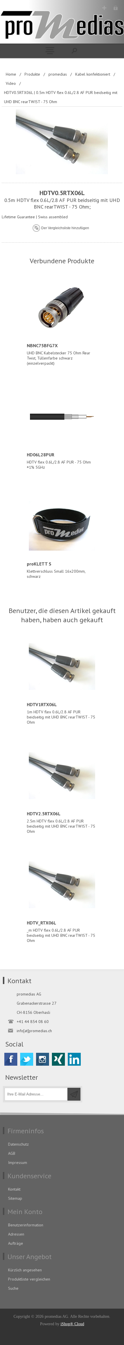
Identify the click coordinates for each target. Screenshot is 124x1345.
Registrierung (104, 8)
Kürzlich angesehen (25, 1270)
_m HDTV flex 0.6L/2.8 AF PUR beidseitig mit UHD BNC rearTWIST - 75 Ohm (61, 931)
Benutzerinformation (25, 1225)
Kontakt (14, 1189)
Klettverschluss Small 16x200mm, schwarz (56, 570)
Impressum (17, 1162)
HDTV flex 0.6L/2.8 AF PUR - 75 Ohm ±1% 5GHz (59, 461)
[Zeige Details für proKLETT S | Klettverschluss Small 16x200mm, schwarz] (62, 526)
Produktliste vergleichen (29, 1279)
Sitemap (15, 1198)
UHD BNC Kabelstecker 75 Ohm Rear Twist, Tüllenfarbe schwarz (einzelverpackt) (58, 354)
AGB (11, 1153)
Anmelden (115, 8)
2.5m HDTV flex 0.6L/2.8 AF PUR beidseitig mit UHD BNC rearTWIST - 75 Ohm (61, 822)
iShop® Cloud (72, 1324)
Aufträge (15, 1243)
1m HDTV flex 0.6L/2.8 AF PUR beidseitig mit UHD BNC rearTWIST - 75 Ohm (61, 713)
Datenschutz (18, 1144)
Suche (13, 1288)
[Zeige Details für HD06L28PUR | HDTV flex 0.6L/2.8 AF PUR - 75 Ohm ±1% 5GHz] (62, 417)
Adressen (16, 1234)
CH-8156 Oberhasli (33, 1012)
